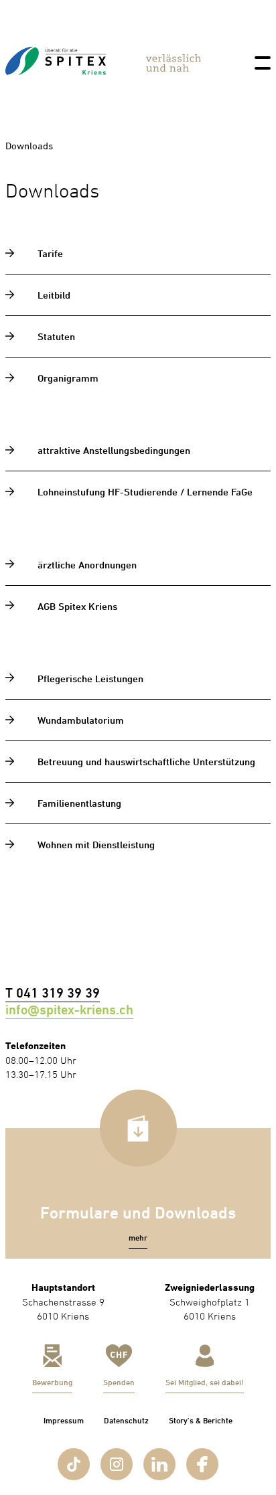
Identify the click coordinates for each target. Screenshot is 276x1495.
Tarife (50, 253)
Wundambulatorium (81, 720)
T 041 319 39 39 (52, 993)
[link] (55, 88)
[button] (138, 1238)
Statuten (56, 336)
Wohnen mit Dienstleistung (96, 844)
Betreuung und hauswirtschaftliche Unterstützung (146, 761)
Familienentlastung (79, 803)
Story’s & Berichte (200, 1420)
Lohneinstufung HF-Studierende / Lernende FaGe (145, 491)
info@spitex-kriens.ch (69, 1010)
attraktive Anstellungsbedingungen (114, 450)
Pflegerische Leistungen (90, 678)
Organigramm (68, 378)
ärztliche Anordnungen (87, 564)
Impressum (64, 1420)
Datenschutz (126, 1420)
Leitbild (54, 295)
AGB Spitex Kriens (77, 606)
